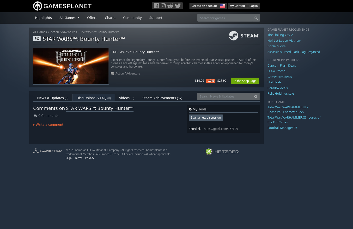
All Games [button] (68, 17)
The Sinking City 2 (280, 35)
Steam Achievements (162, 98)
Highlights (43, 17)
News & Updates (52, 98)
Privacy (89, 158)
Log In (254, 6)
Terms (78, 158)
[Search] (256, 18)
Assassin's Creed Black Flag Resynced (294, 52)
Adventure (68, 32)
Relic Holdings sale (281, 93)
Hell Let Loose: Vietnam (284, 40)
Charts (110, 17)
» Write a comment (48, 124)
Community (132, 17)
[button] (222, 5)
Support (155, 17)
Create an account (204, 6)
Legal (69, 158)
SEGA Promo (277, 71)
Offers (92, 17)
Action (54, 32)
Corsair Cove (277, 46)
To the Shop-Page (244, 81)
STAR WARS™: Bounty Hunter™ (99, 32)
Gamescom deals (280, 76)
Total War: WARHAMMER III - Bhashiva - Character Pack (288, 109)
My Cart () (237, 6)
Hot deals (274, 82)
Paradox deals (278, 88)
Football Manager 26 (282, 128)
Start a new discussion (206, 117)
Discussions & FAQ (94, 98)
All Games (40, 32)
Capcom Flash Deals (282, 65)
